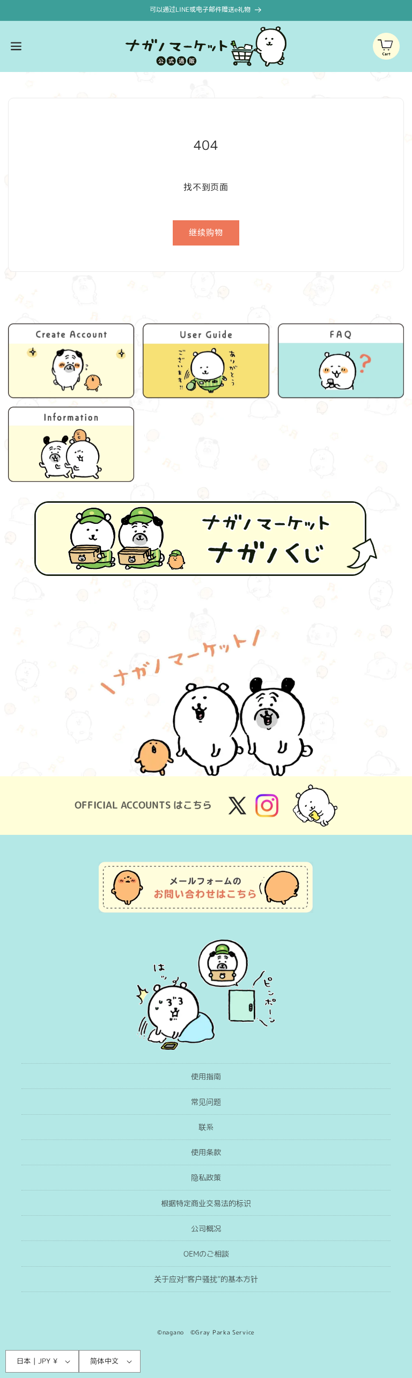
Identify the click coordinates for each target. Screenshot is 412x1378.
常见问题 (206, 1101)
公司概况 (206, 1228)
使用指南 (206, 1076)
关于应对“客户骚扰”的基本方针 (206, 1279)
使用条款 (206, 1152)
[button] (16, 46)
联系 (206, 1127)
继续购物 (206, 232)
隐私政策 (206, 1177)
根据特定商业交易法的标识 (206, 1203)
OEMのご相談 (206, 1254)
